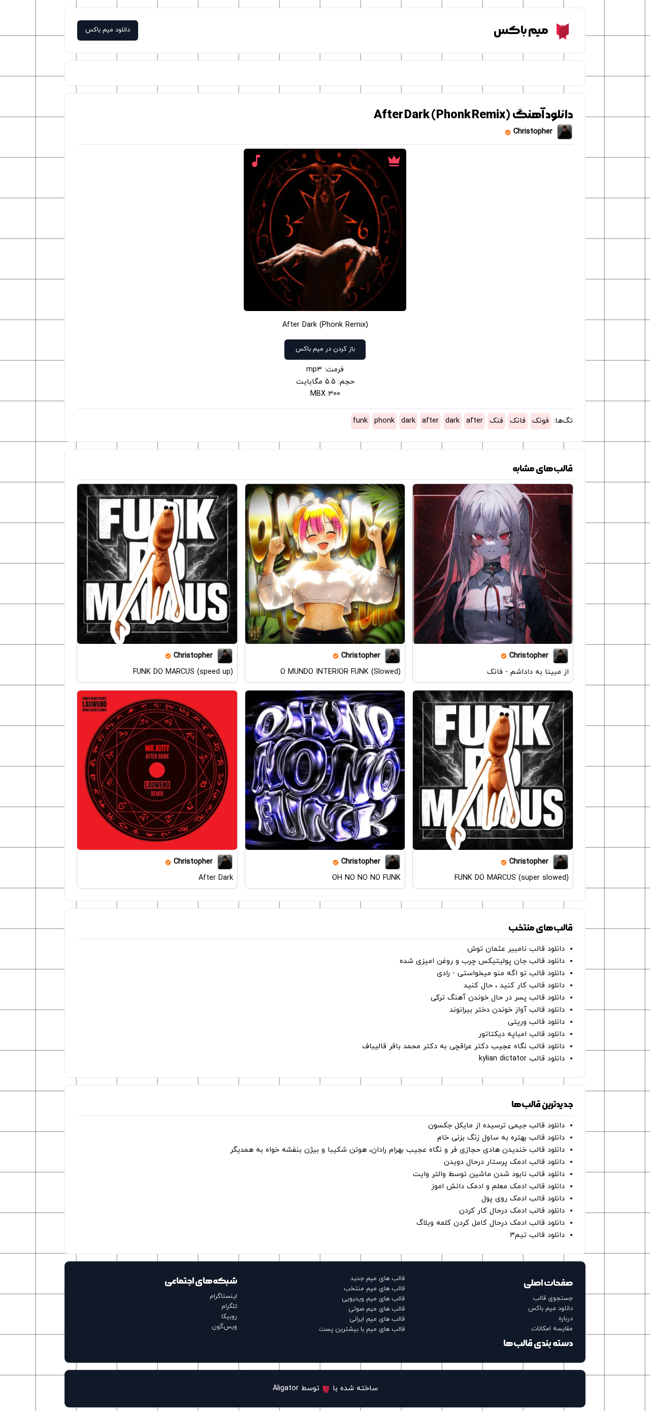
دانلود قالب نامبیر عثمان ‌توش (516, 949)
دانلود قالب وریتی (536, 1022)
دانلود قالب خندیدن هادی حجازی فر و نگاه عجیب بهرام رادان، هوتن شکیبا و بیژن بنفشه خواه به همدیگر (397, 1150)
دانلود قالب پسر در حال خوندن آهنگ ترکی (498, 997)
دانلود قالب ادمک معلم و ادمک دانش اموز (498, 1186)
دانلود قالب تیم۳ (537, 1235)
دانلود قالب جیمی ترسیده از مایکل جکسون (496, 1125)
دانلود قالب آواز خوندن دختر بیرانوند (507, 1010)
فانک (518, 421)
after (474, 421)
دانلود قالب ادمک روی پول (523, 1198)
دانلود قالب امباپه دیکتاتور (521, 1034)
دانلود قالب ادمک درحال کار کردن (512, 1211)
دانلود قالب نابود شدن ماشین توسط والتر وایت (489, 1174)
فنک (496, 421)
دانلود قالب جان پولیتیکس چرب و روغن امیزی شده (482, 961)
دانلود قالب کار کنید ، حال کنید (514, 985)
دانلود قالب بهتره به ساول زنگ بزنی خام (501, 1137)
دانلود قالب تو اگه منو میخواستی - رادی (501, 973)
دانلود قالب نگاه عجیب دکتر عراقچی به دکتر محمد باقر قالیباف (463, 1046)
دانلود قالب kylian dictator (522, 1058)
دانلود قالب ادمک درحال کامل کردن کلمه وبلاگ (490, 1223)
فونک (540, 421)
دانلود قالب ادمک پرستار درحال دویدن (504, 1162)
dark (452, 421)
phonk (384, 421)
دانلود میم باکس (107, 30)
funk (360, 421)
